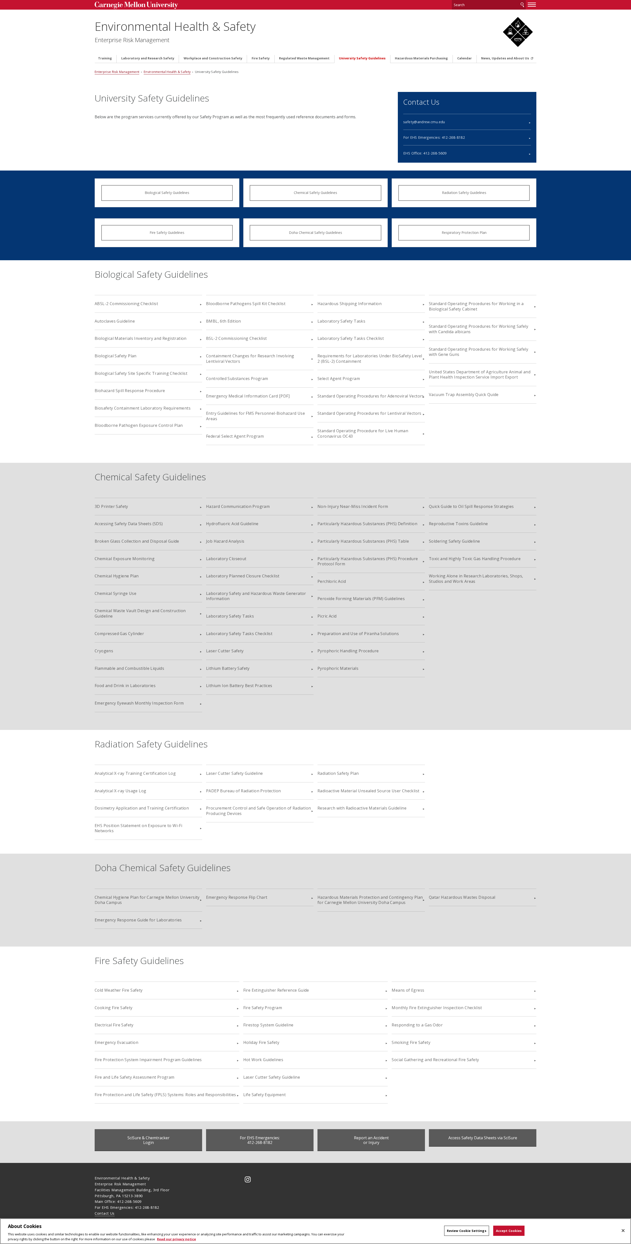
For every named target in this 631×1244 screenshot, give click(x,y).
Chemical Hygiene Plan (117, 576)
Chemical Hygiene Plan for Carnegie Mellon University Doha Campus (147, 900)
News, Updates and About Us (505, 58)
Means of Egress (408, 990)
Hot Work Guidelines (263, 1059)
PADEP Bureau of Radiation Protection (243, 791)
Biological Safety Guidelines (167, 192)
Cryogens (104, 651)
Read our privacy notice (176, 1239)
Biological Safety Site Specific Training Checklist (141, 373)
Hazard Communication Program (238, 506)
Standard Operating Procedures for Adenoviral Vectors (370, 396)
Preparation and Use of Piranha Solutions (358, 633)
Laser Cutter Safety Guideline (234, 773)
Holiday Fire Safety (261, 1042)
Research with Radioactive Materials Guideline (361, 808)
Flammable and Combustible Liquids (129, 668)
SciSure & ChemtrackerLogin (148, 1140)
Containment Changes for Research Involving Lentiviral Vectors (250, 358)
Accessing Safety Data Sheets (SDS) (129, 523)
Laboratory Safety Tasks (341, 321)
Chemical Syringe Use (115, 593)
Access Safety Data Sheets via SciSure (482, 1137)
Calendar (464, 58)
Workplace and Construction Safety (213, 58)
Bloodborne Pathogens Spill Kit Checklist (245, 303)
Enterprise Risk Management (132, 40)
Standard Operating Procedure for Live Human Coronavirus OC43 (362, 433)
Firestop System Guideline (268, 1025)
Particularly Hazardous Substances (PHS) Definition (367, 523)
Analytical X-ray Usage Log (120, 791)
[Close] (623, 1230)
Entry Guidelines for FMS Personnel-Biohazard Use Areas (255, 416)
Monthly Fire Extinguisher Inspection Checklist (437, 1007)
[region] (315, 1231)
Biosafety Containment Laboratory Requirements (143, 408)
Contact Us (105, 1213)
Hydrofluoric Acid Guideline (232, 523)
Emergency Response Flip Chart (236, 897)
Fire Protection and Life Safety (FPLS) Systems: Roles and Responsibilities (165, 1094)
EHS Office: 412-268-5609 (425, 153)
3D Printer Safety (111, 506)
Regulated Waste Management (304, 58)
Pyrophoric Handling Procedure (348, 651)
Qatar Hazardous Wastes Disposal (462, 897)
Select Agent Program (338, 378)
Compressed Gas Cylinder (119, 633)
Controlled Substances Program (237, 378)
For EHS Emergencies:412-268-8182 (260, 1140)
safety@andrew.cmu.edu (424, 122)
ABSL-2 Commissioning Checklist (126, 303)
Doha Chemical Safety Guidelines (315, 232)
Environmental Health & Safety (175, 26)
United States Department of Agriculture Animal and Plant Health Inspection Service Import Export (479, 374)
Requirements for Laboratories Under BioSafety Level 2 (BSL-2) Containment (369, 358)
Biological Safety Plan (116, 356)
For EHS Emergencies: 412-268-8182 (434, 137)
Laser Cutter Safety (225, 651)
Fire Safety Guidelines (167, 232)
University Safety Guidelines (362, 58)
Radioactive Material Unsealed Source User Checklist (368, 791)
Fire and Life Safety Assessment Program (135, 1077)
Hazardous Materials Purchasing (421, 58)
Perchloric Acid (331, 581)
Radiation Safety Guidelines (464, 192)
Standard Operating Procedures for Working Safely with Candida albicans (478, 329)
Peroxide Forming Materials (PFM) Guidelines (361, 598)
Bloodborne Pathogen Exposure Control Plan (139, 425)
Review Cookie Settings (466, 1230)
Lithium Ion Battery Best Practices (239, 685)
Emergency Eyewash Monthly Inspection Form (139, 703)
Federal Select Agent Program (235, 436)
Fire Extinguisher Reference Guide (276, 990)
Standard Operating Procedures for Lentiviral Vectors (369, 413)
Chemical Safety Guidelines (315, 192)
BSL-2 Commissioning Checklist (236, 338)
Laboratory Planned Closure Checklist (242, 576)
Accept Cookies (509, 1230)
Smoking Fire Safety (411, 1042)
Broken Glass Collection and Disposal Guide (137, 541)
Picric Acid (326, 616)
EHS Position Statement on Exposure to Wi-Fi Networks (138, 828)
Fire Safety (261, 58)
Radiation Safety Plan (338, 773)
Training (105, 58)
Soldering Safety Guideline (454, 541)
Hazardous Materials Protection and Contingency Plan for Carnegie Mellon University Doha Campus (370, 900)
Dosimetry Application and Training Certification (142, 808)
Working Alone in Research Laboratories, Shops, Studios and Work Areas (476, 578)
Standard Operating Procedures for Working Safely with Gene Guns (478, 351)
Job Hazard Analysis (225, 541)
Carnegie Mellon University (145, 5)
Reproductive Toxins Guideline (458, 523)
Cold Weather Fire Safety (119, 990)
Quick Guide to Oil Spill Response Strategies (471, 506)
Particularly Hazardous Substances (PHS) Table (363, 541)
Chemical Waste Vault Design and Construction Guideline (140, 613)
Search (522, 5)
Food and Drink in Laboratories (125, 685)
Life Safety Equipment (264, 1094)
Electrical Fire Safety (114, 1025)
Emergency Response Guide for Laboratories (138, 920)
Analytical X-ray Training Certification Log (135, 773)
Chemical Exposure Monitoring (125, 558)
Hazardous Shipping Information (349, 303)
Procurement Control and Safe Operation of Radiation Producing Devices (258, 810)
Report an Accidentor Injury (371, 1140)
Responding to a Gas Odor (417, 1025)
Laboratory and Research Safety (147, 58)
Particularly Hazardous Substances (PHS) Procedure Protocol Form (367, 561)
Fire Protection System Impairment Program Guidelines (148, 1059)
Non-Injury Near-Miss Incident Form (352, 506)
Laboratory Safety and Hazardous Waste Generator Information (256, 596)
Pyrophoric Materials (337, 668)
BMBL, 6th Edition (223, 321)
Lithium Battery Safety (228, 668)
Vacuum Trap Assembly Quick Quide (464, 394)
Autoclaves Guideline (115, 321)
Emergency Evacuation (116, 1042)
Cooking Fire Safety (114, 1007)
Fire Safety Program (262, 1007)
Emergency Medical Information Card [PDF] (248, 396)
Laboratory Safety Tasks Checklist (350, 338)
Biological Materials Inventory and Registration (141, 338)
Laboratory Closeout (226, 558)
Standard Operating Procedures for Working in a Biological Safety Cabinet (476, 306)
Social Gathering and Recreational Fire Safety (435, 1059)
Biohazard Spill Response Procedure (130, 390)
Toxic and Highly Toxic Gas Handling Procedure (475, 558)
